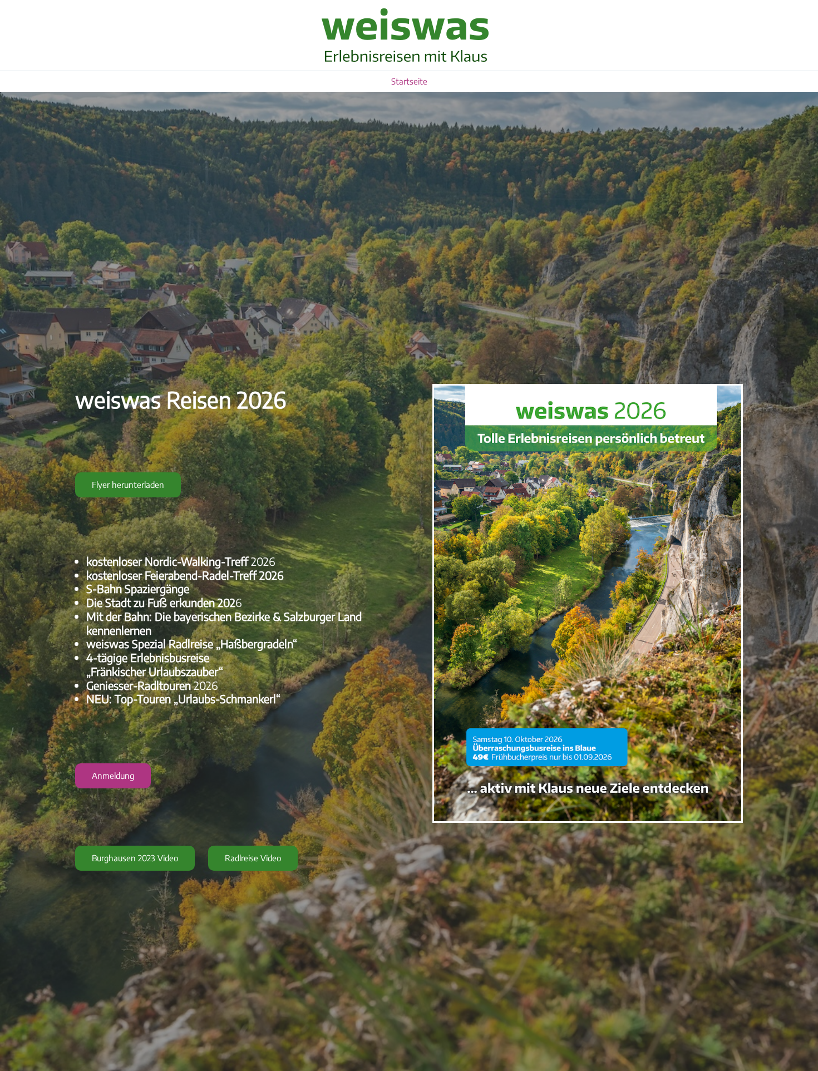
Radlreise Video (253, 858)
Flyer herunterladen (128, 485)
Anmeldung (113, 776)
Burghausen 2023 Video (135, 858)
